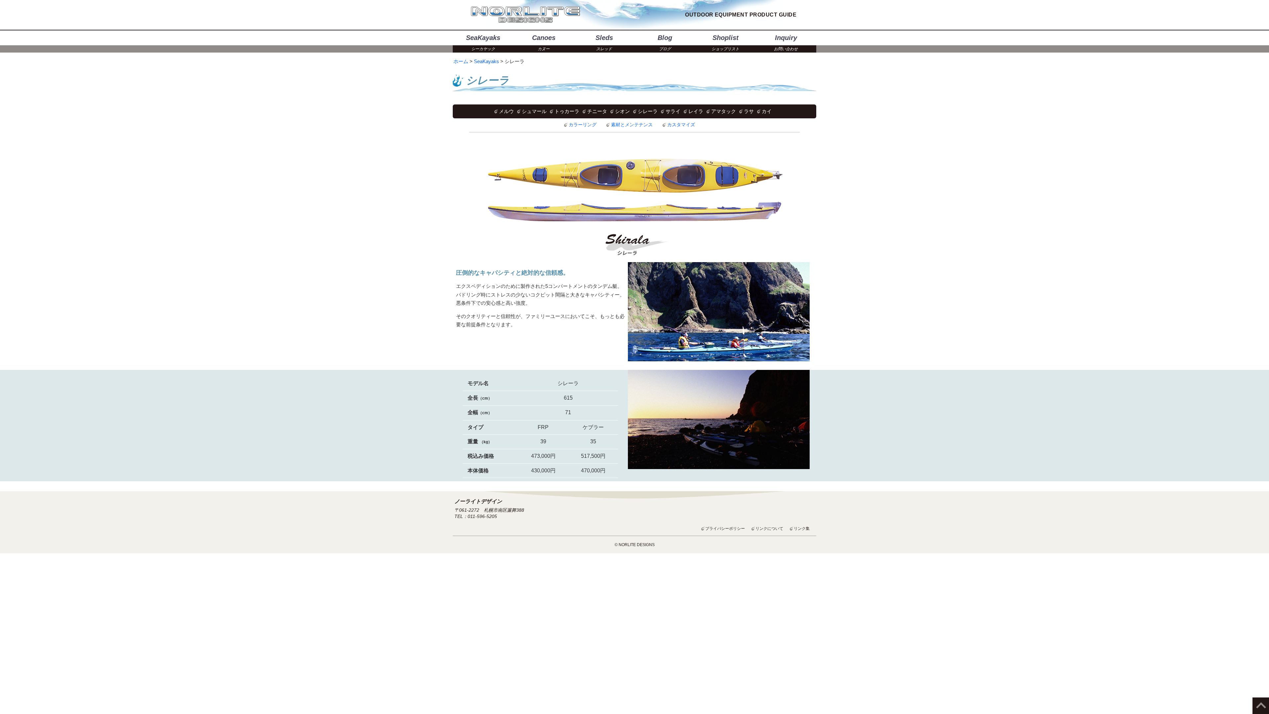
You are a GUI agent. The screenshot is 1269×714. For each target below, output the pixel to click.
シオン (622, 111)
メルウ (506, 111)
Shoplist (725, 42)
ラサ (749, 111)
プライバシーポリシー (725, 528)
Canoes (544, 42)
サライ (673, 111)
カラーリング (582, 124)
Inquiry (786, 42)
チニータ (597, 111)
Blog (665, 42)
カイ (767, 111)
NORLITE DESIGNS (525, 14)
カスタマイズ (681, 124)
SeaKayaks (483, 42)
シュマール (534, 111)
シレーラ (648, 111)
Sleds (604, 42)
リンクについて (769, 528)
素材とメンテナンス (632, 124)
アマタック (723, 111)
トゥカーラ (567, 111)
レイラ (695, 111)
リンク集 (802, 528)
